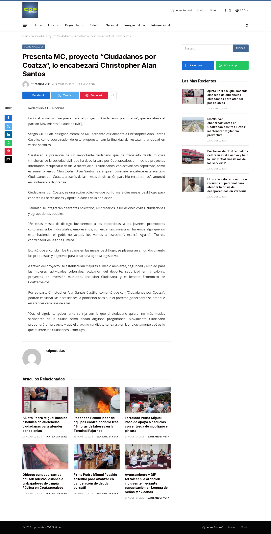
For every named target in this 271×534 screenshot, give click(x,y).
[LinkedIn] (8, 134)
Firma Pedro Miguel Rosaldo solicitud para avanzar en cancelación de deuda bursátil (95, 481)
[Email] (8, 159)
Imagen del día (134, 25)
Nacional (112, 25)
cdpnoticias (43, 84)
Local (51, 25)
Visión (213, 10)
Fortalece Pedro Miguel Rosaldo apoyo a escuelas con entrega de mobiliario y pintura (146, 424)
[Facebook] (8, 118)
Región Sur (72, 25)
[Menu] (25, 25)
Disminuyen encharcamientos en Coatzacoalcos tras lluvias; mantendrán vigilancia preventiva (226, 126)
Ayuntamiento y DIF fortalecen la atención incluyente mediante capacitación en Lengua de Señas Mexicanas (146, 483)
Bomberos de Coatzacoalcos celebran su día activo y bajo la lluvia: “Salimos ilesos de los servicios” (227, 157)
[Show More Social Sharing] (113, 95)
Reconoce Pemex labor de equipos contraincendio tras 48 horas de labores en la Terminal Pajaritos (96, 424)
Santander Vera (56, 436)
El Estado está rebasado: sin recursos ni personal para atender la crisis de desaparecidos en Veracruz (227, 185)
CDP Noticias (54, 527)
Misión (201, 10)
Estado (94, 25)
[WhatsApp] (8, 143)
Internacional (160, 25)
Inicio (25, 36)
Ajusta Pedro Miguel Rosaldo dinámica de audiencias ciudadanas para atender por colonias (44, 424)
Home (38, 25)
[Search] (247, 25)
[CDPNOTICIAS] (30, 10)
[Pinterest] (8, 151)
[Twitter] (8, 126)
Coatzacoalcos (33, 46)
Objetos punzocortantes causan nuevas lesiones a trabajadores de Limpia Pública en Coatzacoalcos (42, 481)
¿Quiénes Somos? (181, 10)
